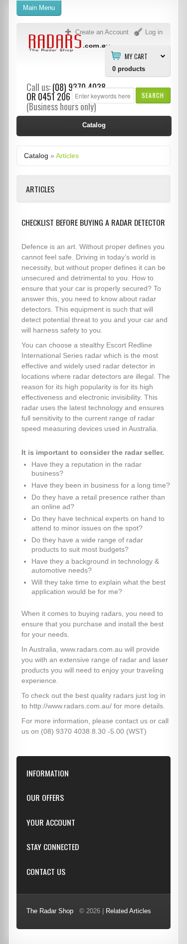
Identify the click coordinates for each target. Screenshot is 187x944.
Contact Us (45, 871)
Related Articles (128, 911)
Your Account (50, 822)
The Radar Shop (49, 911)
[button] (153, 95)
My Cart (136, 56)
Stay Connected (52, 847)
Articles (67, 156)
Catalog (36, 156)
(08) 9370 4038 (79, 87)
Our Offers (45, 797)
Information (47, 773)
